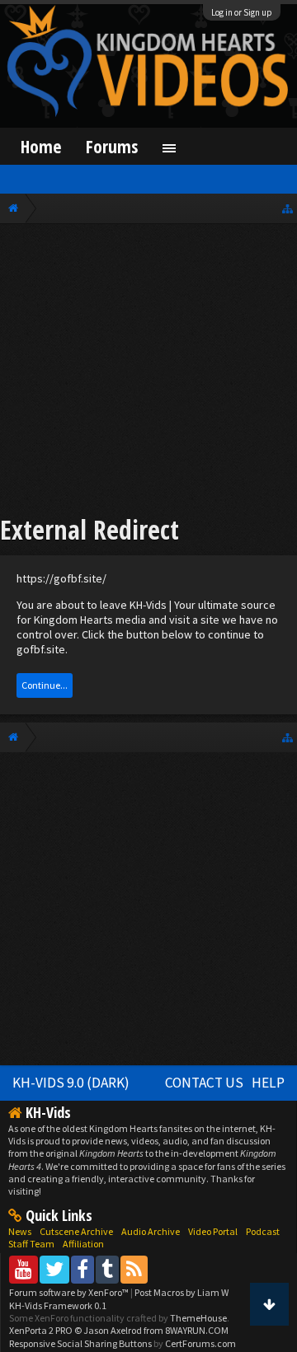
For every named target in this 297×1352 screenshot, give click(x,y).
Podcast (263, 1231)
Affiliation (83, 1243)
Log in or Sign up (241, 12)
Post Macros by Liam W (181, 1292)
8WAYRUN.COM (197, 1330)
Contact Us (204, 1083)
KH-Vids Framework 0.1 (57, 1305)
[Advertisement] (148, 372)
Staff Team (31, 1243)
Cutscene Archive (76, 1231)
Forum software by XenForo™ (69, 1292)
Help (268, 1083)
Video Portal (213, 1231)
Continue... (44, 685)
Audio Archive (150, 1231)
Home (41, 146)
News (19, 1231)
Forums (112, 146)
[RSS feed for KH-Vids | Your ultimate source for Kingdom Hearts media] (134, 1269)
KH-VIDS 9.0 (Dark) (71, 1083)
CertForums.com (200, 1343)
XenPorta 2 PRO (41, 1330)
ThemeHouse (198, 1318)
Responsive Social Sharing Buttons (80, 1343)
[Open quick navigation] (287, 208)
